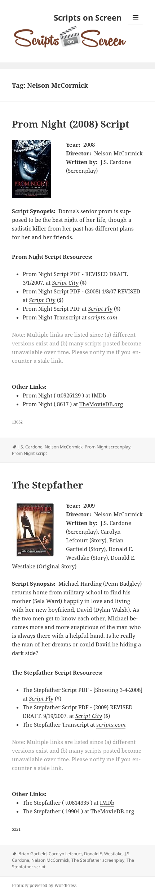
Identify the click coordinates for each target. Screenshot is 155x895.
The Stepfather (47, 484)
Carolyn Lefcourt (65, 854)
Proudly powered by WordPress (44, 885)
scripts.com (102, 317)
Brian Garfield (32, 854)
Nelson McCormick (64, 447)
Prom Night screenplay (107, 447)
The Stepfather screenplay (97, 860)
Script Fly (100, 308)
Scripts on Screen (87, 17)
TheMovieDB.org (101, 404)
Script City (65, 282)
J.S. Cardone (30, 447)
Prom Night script (29, 453)
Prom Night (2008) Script (70, 123)
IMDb (99, 395)
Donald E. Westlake (103, 854)
